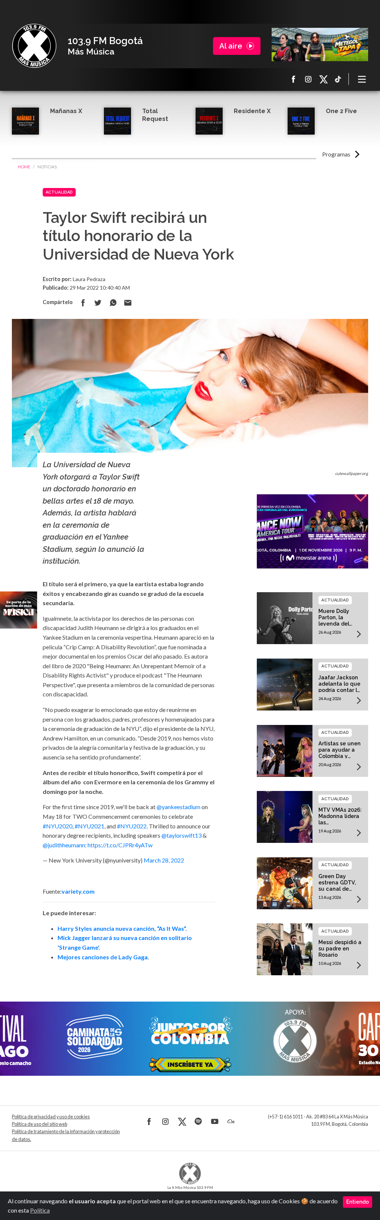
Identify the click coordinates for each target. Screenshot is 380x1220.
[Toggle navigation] (362, 79)
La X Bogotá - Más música (34, 46)
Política (40, 1210)
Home (24, 166)
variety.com (78, 891)
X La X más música (323, 79)
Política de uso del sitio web (39, 1124)
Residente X (252, 111)
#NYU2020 (57, 826)
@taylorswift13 (181, 835)
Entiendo (357, 1202)
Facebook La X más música (293, 79)
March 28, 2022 (164, 860)
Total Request (155, 115)
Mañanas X (66, 111)
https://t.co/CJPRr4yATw (120, 844)
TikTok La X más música (338, 79)
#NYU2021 (89, 826)
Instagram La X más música (308, 79)
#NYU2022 (132, 826)
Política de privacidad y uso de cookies (51, 1117)
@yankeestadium (178, 806)
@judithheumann (64, 844)
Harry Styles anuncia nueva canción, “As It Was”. (122, 928)
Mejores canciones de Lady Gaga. (103, 956)
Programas (336, 154)
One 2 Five (341, 111)
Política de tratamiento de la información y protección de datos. (66, 1135)
